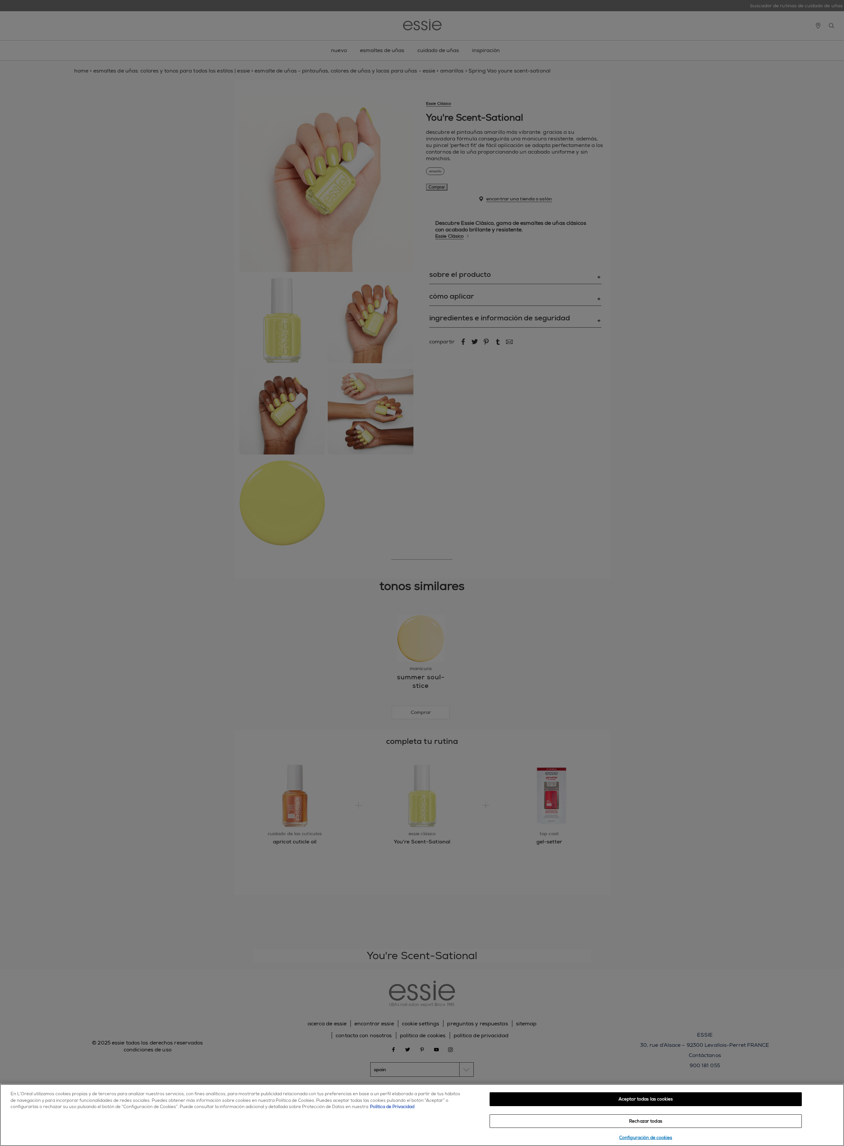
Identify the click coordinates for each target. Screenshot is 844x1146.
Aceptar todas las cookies (645, 1099)
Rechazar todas (645, 1121)
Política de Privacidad (392, 1106)
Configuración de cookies (645, 1137)
